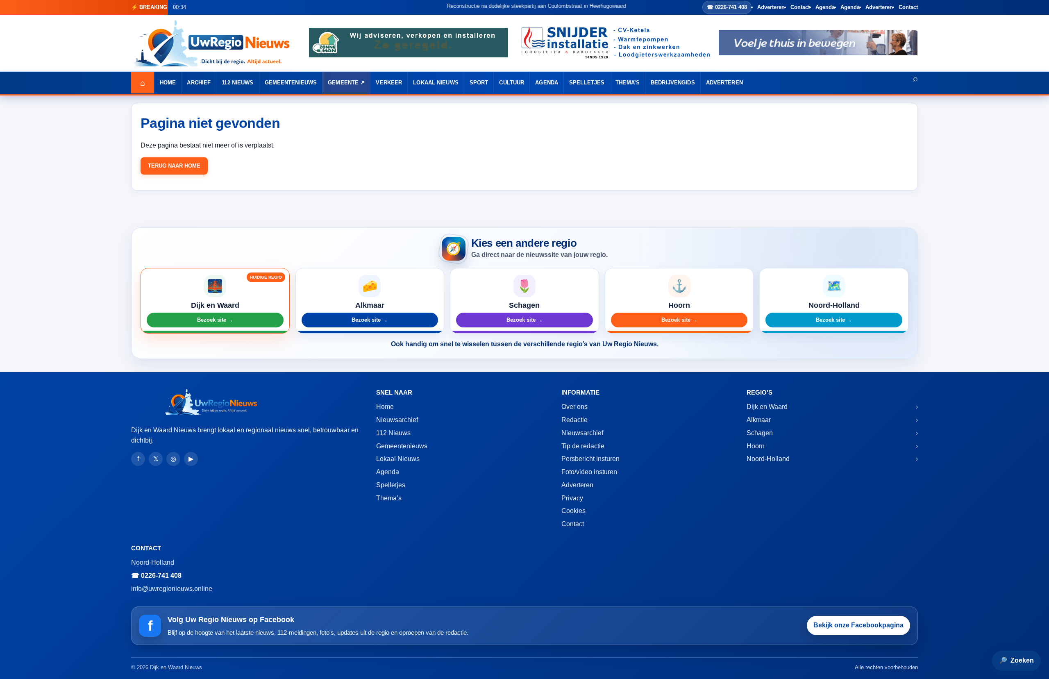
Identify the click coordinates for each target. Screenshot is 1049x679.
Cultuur (511, 82)
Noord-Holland (768, 458)
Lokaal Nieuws (436, 82)
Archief (199, 82)
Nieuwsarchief (397, 419)
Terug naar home (174, 166)
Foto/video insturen (589, 471)
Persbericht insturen (590, 458)
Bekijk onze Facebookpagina (858, 625)
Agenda (825, 7)
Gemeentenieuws (291, 82)
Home (168, 82)
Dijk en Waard (767, 406)
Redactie (574, 419)
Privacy (572, 498)
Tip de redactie (582, 446)
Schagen (760, 432)
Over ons (574, 406)
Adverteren (771, 7)
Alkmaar (759, 419)
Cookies (573, 510)
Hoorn (756, 446)
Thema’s (627, 82)
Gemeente (343, 82)
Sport (479, 82)
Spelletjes (586, 82)
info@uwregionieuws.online (171, 588)
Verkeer (389, 82)
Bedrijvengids (673, 82)
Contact (800, 7)
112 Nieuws (237, 82)
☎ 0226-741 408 (727, 7)
